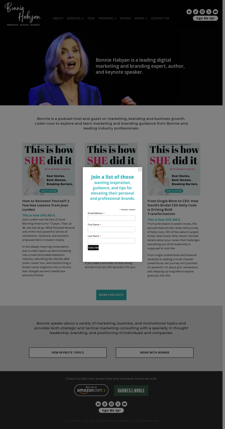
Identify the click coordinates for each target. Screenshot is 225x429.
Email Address (96, 213)
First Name (94, 224)
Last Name (94, 236)
